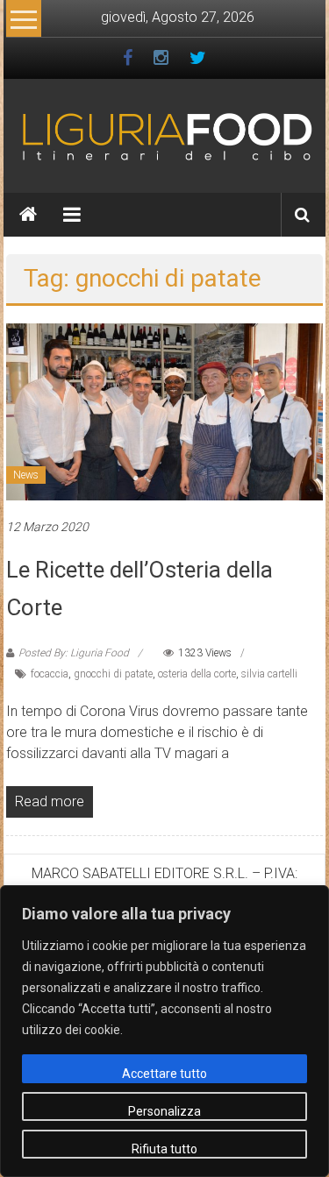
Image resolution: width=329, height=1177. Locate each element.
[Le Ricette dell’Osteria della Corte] (164, 410)
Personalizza (164, 1111)
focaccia (49, 674)
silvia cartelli (269, 674)
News (26, 475)
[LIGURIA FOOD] (164, 135)
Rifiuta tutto (164, 1149)
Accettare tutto (164, 1074)
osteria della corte (197, 674)
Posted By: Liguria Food (73, 653)
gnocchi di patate (113, 674)
